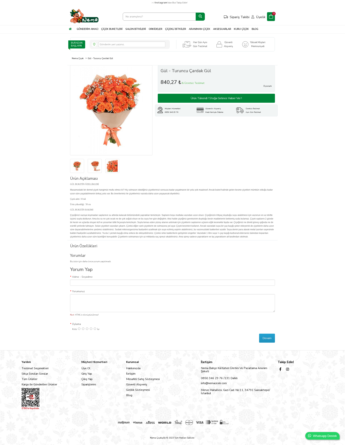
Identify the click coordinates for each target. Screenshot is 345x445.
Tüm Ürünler (29, 379)
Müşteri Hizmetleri (94, 362)
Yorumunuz (78, 291)
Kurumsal (132, 362)
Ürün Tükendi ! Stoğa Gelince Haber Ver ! (216, 98)
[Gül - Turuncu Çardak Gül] (111, 110)
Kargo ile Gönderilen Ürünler (39, 384)
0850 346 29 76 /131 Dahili (219, 378)
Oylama (76, 324)
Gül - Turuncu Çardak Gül (100, 58)
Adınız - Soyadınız (82, 277)
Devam (267, 338)
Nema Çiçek (78, 58)
